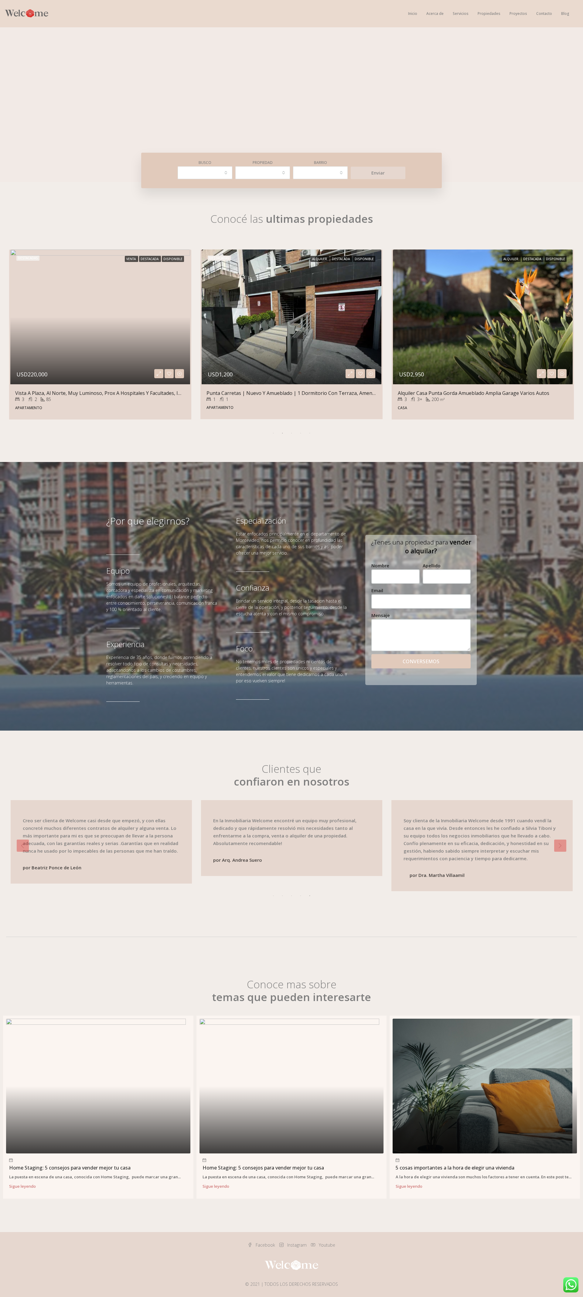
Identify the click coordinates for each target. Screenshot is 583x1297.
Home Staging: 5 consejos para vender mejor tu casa (70, 1167)
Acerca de (435, 13)
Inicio (412, 13)
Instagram (297, 1245)
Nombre (380, 565)
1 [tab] (273, 433)
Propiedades (489, 13)
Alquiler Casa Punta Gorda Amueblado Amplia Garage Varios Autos (91, 393)
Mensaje (380, 615)
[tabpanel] (100, 334)
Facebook (265, 1245)
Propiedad (263, 162)
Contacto (544, 13)
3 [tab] (291, 433)
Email (377, 590)
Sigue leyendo (22, 1186)
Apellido (432, 565)
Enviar (378, 173)
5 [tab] (310, 433)
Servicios (461, 13)
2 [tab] (282, 433)
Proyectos (518, 13)
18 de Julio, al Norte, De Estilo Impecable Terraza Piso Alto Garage (281, 393)
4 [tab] (301, 433)
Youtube (326, 1245)
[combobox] (205, 172)
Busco (205, 162)
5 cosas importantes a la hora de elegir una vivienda (455, 1167)
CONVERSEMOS (421, 661)
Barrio (320, 162)
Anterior (23, 846)
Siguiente (560, 846)
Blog (565, 13)
